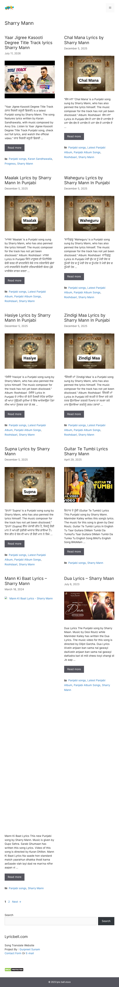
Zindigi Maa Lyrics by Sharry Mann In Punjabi (87, 318)
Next (16, 901)
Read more (14, 147)
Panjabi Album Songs (87, 152)
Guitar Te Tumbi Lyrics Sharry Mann (86, 451)
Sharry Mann (25, 163)
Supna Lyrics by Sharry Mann (27, 451)
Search (9, 915)
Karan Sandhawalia (40, 158)
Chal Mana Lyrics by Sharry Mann (84, 40)
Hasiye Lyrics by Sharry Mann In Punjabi (28, 318)
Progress (10, 163)
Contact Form (13, 953)
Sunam (35, 949)
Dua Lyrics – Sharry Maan (89, 578)
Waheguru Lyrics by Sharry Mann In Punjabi (87, 180)
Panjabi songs (17, 158)
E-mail (30, 953)
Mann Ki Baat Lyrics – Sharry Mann (26, 581)
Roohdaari (70, 157)
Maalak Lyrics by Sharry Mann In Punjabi (28, 180)
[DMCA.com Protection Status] (14, 970)
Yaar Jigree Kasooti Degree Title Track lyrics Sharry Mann (28, 42)
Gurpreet (25, 949)
